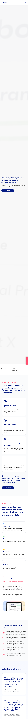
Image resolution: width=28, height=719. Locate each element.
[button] (25, 2)
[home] (5, 2)
